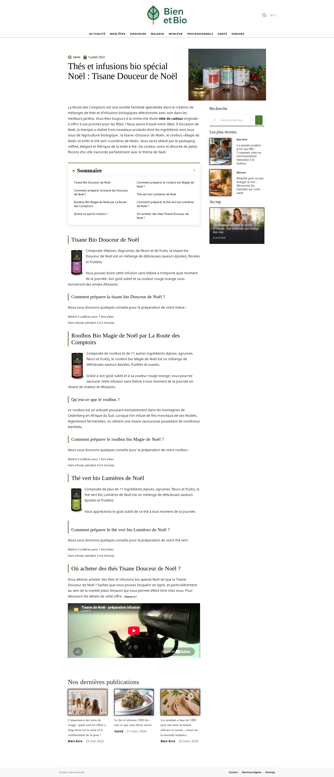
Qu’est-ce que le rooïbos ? (91, 214)
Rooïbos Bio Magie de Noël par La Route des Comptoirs (100, 204)
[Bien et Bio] (167, 15)
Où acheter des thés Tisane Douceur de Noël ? (163, 216)
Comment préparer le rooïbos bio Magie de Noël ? (165, 184)
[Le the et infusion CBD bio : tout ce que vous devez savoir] (134, 702)
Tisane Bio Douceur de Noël (92, 182)
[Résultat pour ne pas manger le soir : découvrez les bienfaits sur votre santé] (220, 183)
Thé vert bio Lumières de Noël (156, 194)
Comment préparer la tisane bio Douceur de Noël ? (101, 192)
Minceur (241, 172)
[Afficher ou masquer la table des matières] (148, 170)
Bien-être (75, 741)
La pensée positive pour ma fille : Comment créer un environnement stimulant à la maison (249, 154)
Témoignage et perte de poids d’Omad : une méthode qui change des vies (236, 228)
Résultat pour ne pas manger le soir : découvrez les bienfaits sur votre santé (250, 185)
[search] (264, 15)
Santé (118, 731)
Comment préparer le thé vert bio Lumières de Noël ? (165, 204)
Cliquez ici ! (130, 596)
